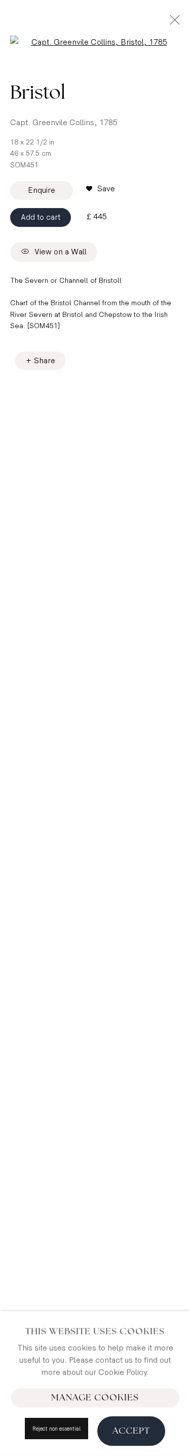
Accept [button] (131, 1430)
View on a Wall (60, 252)
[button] (100, 189)
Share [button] (44, 361)
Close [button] (172, 23)
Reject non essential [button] (56, 1428)
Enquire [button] (41, 190)
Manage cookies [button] (95, 1397)
